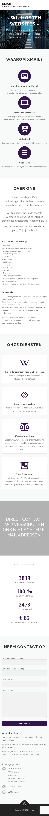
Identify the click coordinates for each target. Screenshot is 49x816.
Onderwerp (7, 680)
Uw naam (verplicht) (12, 658)
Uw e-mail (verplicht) (13, 669)
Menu (44, 5)
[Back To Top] (24, 803)
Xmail (7, 4)
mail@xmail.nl (13, 792)
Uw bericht (7, 690)
